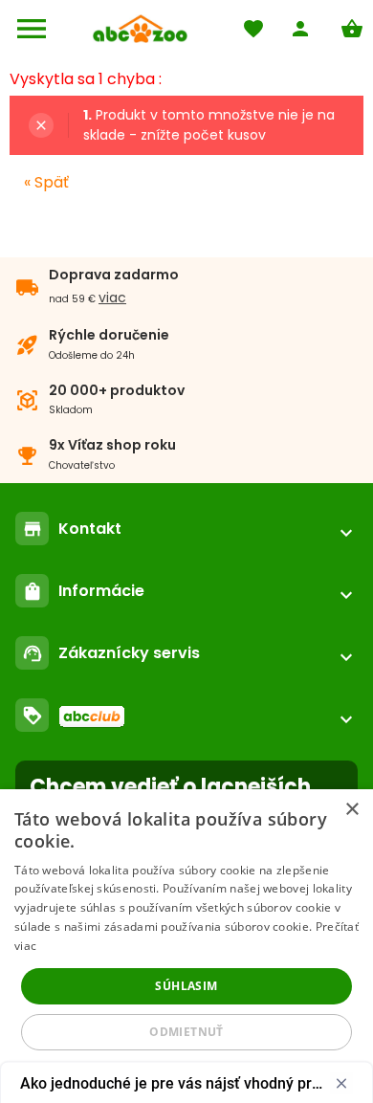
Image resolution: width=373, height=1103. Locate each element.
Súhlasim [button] (186, 986)
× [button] (351, 810)
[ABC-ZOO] (140, 28)
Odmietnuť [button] (186, 1032)
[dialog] (186, 946)
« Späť (46, 182)
